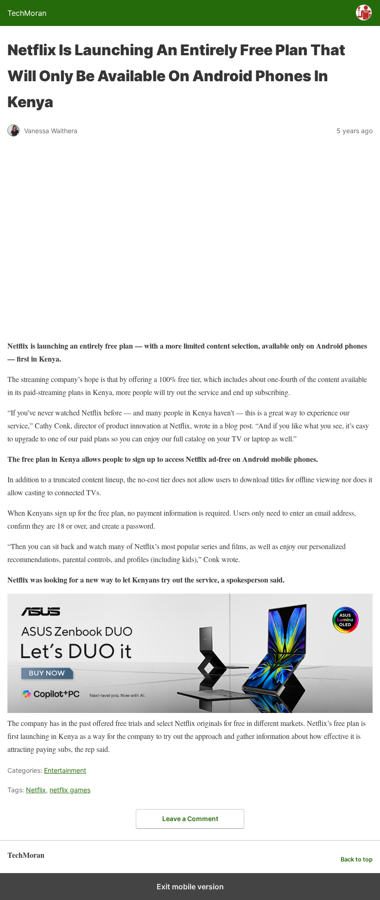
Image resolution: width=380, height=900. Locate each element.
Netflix (36, 790)
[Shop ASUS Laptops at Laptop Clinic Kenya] (190, 710)
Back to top (357, 859)
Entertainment (65, 770)
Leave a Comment (190, 818)
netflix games (70, 790)
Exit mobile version (190, 886)
